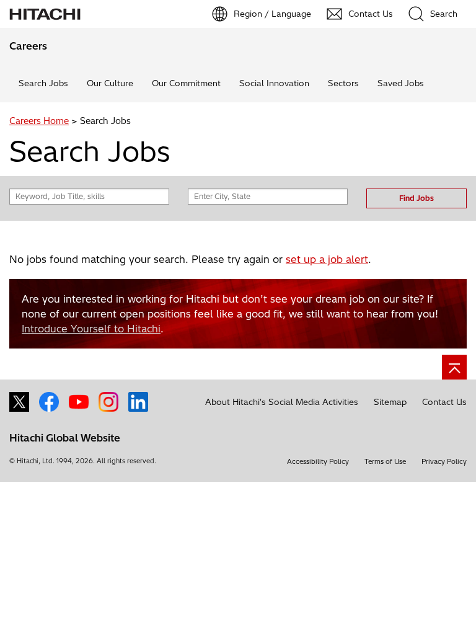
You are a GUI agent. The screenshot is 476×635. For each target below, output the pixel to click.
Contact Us (444, 402)
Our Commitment (186, 83)
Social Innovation (274, 83)
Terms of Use (385, 461)
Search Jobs (43, 83)
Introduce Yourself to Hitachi (91, 328)
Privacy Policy (444, 461)
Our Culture (110, 83)
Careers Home (39, 121)
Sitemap (390, 402)
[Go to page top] (454, 367)
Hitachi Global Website (64, 438)
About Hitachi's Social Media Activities (281, 402)
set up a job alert (327, 259)
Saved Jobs (400, 83)
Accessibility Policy (318, 461)
